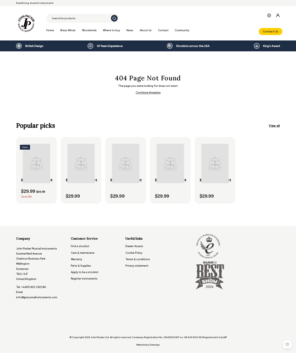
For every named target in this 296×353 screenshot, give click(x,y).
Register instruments (84, 278)
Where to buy (111, 30)
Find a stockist (80, 246)
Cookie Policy (133, 253)
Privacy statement (136, 265)
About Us (146, 30)
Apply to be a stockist (84, 272)
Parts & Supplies (81, 265)
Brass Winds (68, 30)
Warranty (76, 259)
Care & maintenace (82, 253)
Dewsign (155, 344)
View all (274, 125)
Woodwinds (89, 30)
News (129, 30)
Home (50, 30)
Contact (163, 30)
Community (182, 30)
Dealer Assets (134, 246)
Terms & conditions (137, 259)
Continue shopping (148, 92)
